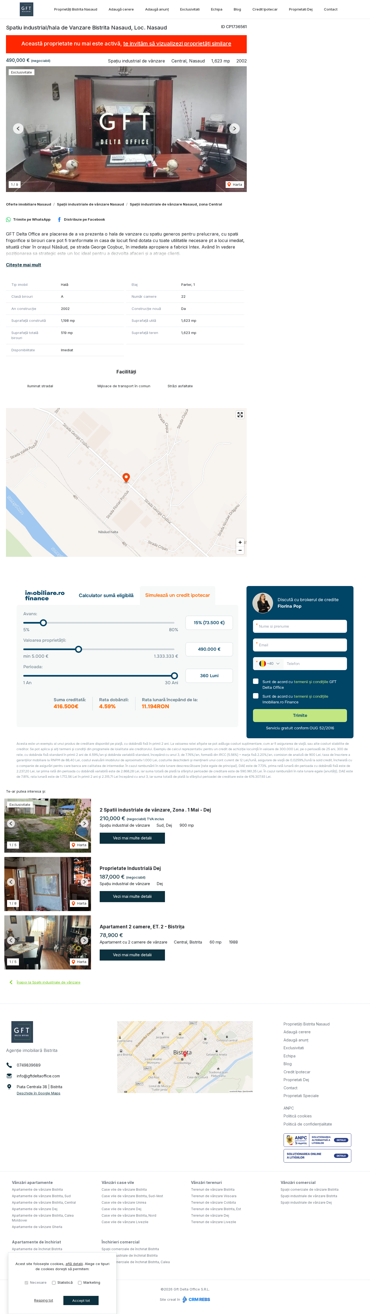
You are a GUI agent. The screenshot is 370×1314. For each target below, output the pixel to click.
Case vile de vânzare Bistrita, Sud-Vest (132, 1196)
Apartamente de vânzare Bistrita (37, 1189)
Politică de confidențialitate (308, 1124)
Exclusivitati (190, 9)
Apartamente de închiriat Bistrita (37, 1249)
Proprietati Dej (301, 9)
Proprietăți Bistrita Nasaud (75, 9)
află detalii (74, 1264)
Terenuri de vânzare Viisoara (213, 1196)
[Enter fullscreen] (240, 415)
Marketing (91, 1282)
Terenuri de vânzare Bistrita (213, 1189)
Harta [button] (237, 184)
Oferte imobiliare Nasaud (28, 204)
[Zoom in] (240, 542)
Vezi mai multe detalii (132, 837)
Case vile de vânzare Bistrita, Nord (129, 1215)
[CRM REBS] (195, 1299)
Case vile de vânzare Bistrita (124, 1189)
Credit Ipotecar (265, 9)
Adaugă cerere (121, 9)
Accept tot (81, 1300)
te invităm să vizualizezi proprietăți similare (177, 43)
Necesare (38, 1282)
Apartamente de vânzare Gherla (37, 1227)
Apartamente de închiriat (36, 1242)
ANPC (289, 1108)
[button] (18, 128)
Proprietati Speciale (301, 1095)
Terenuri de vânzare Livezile (213, 1222)
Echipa (216, 9)
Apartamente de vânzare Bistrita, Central (44, 1202)
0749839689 (29, 1065)
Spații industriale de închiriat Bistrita (130, 1255)
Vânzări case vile (118, 1182)
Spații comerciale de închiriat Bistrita (130, 1249)
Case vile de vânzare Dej (121, 1209)
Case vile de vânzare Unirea (124, 1202)
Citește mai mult (23, 264)
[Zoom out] (240, 550)
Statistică (65, 1282)
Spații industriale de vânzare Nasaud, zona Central (176, 204)
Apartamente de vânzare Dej (34, 1209)
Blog (237, 9)
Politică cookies (298, 1116)
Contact (330, 9)
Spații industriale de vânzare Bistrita (309, 1196)
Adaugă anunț (157, 9)
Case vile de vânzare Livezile (125, 1222)
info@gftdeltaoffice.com (38, 1076)
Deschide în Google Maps (38, 1093)
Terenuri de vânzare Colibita (213, 1202)
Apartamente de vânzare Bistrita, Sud (41, 1196)
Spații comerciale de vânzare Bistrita (310, 1189)
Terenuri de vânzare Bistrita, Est (216, 1209)
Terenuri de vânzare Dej (210, 1215)
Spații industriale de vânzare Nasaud (90, 204)
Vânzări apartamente (32, 1182)
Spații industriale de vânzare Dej (306, 1202)
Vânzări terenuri (206, 1182)
